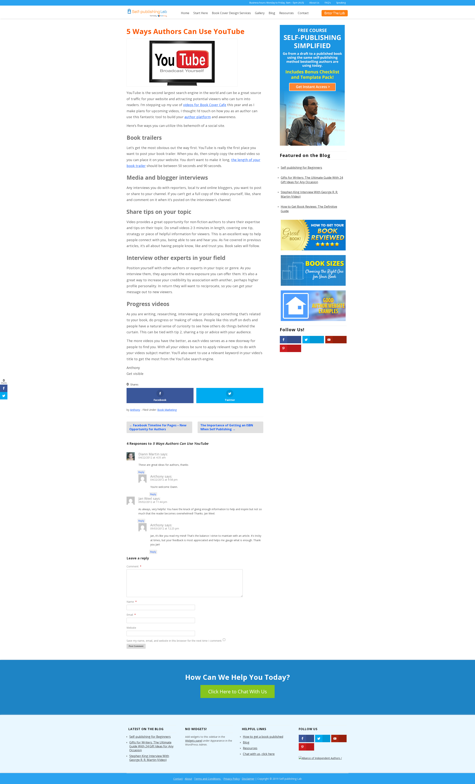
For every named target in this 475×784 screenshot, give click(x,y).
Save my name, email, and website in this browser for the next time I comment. (174, 640)
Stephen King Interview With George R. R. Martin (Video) (149, 758)
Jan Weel (145, 498)
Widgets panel (193, 740)
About (188, 778)
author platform (197, 117)
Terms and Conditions (207, 778)
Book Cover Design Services (231, 13)
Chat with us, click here (259, 754)
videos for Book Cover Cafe (204, 105)
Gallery (260, 13)
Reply (141, 472)
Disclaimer (248, 778)
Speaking (341, 2)
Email (131, 614)
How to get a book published (263, 737)
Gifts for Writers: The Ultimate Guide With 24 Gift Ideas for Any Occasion (151, 746)
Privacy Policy (231, 778)
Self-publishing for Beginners (301, 168)
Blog (272, 13)
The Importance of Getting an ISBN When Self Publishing (226, 427)
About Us (314, 2)
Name (132, 601)
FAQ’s (328, 2)
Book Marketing (167, 410)
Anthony (157, 476)
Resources (286, 13)
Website (131, 627)
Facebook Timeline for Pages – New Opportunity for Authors (157, 427)
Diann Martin (148, 454)
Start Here (200, 13)
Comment (134, 566)
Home (185, 13)
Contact (303, 13)
